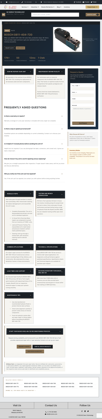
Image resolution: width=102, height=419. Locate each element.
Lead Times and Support (16, 271)
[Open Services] (28, 7)
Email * (74, 92)
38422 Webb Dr (17, 410)
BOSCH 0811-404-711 (12, 383)
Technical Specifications (48, 247)
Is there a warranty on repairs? (14, 116)
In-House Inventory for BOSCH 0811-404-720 (49, 271)
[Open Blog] (60, 7)
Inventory (12, 23)
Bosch (19, 23)
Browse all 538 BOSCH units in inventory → (21, 390)
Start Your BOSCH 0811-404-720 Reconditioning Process (29, 331)
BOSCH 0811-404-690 (30, 386)
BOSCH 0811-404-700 (86, 383)
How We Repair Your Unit (16, 71)
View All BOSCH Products (43, 346)
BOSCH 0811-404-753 (67, 383)
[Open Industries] (38, 7)
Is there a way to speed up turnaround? (17, 129)
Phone (74, 98)
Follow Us (85, 405)
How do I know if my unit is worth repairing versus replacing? (25, 159)
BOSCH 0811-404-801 (49, 386)
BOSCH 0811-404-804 (86, 386)
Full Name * (76, 85)
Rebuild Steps (12, 193)
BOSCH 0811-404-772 (12, 386)
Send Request (83, 123)
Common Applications (15, 247)
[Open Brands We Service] (53, 7)
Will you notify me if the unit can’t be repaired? (20, 174)
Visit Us (17, 405)
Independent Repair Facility (49, 71)
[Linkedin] (85, 411)
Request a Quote (24, 346)
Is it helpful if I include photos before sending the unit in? (23, 144)
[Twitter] (88, 411)
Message (74, 105)
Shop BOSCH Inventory (35, 351)
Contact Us (51, 405)
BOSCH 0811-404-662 (67, 386)
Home (6, 23)
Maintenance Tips (13, 295)
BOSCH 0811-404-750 (30, 383)
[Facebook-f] (82, 411)
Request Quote (9, 47)
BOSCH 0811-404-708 (49, 383)
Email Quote (20, 48)
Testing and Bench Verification (45, 194)
